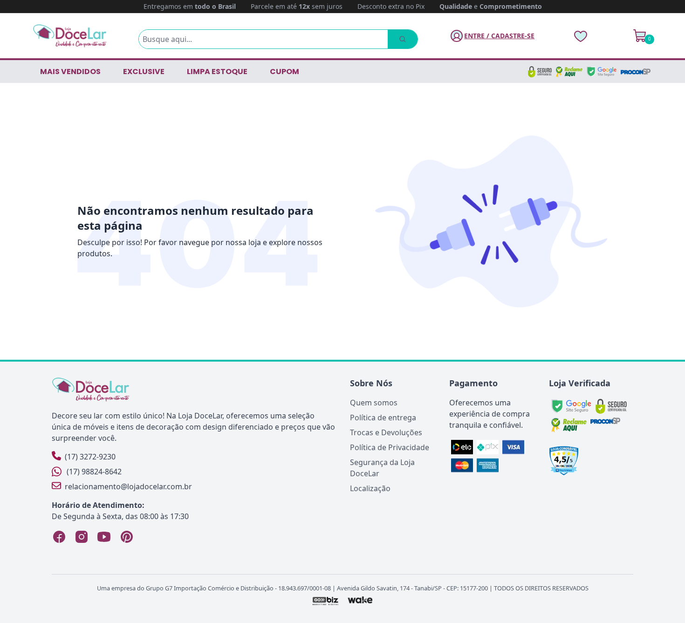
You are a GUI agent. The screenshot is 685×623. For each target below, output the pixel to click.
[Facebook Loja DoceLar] (59, 536)
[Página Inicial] (70, 35)
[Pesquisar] (403, 39)
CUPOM (284, 71)
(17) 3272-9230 (90, 457)
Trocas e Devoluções (386, 432)
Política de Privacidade (389, 447)
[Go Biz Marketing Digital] (325, 600)
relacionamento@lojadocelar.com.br (128, 486)
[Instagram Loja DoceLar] (81, 536)
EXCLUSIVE (143, 71)
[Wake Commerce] (360, 600)
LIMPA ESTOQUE (217, 71)
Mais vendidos (70, 71)
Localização (370, 488)
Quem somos (373, 402)
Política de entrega (383, 417)
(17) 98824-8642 (94, 471)
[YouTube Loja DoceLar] (103, 536)
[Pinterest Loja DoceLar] (126, 536)
